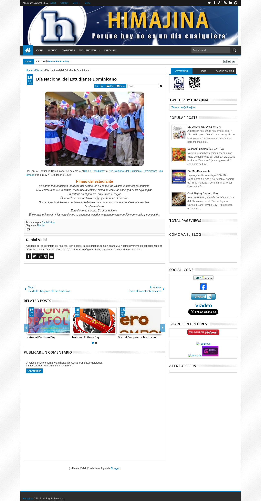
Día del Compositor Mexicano (137, 337)
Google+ (219, 3)
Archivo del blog (225, 71)
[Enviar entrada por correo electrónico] (27, 230)
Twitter (209, 3)
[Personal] (194, 355)
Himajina (28, 498)
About (53, 3)
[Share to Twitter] (34, 331)
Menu (87, 3)
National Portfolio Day (58, 61)
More (75, 3)
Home (28, 50)
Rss (225, 3)
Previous (162, 328)
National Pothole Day (86, 337)
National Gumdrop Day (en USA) (205, 149)
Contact (64, 3)
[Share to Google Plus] (39, 331)
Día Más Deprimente (198, 171)
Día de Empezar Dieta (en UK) (204, 126)
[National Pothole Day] (94, 321)
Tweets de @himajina (183, 107)
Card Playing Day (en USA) (202, 193)
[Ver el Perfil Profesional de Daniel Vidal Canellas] (203, 307)
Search (234, 50)
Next (26, 328)
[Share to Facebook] (30, 331)
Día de (40, 225)
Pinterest (235, 3)
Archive (52, 50)
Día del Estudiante (93, 171)
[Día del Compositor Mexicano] (140, 321)
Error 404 (110, 50)
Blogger (115, 468)
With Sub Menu (88, 50)
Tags (203, 71)
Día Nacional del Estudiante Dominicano (76, 79)
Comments (68, 50)
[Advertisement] (94, 272)
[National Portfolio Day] (49, 321)
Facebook (214, 3)
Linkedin (230, 3)
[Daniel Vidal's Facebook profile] (203, 289)
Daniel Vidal (48, 222)
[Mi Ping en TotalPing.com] (210, 355)
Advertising (181, 71)
